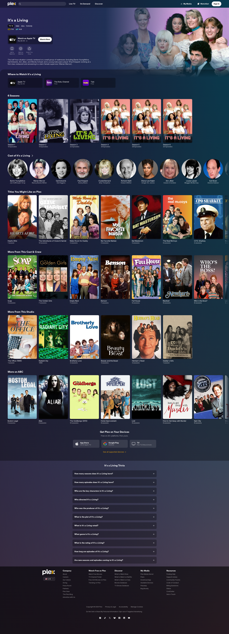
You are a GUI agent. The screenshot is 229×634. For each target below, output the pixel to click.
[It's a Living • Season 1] (22, 123)
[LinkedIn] (124, 617)
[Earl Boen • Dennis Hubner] (213, 171)
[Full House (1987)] (146, 279)
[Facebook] (119, 617)
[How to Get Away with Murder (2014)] (177, 399)
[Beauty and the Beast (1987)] (115, 339)
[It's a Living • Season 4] (115, 123)
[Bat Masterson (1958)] (146, 219)
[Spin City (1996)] (208, 399)
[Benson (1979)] (115, 279)
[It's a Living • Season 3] (84, 123)
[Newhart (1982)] (177, 279)
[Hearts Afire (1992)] (22, 219)
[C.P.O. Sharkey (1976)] (208, 219)
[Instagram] (100, 617)
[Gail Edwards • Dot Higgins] (61, 171)
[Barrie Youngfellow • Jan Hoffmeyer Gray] (18, 171)
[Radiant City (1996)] (53, 339)
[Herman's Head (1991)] (146, 339)
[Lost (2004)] (146, 399)
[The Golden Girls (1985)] (53, 279)
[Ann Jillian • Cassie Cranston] (170, 171)
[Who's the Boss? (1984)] (208, 279)
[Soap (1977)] (22, 279)
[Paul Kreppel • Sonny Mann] (83, 171)
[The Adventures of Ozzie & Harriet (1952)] (53, 219)
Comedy (29, 26)
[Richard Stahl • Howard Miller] (126, 171)
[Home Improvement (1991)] (115, 399)
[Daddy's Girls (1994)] (177, 339)
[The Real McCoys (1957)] (177, 219)
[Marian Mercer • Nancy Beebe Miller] (39, 171)
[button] (29, 50)
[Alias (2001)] (53, 399)
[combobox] (43, 4)
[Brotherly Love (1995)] (84, 339)
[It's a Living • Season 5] (146, 123)
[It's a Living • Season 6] (177, 123)
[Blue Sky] (114, 617)
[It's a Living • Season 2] (53, 123)
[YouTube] (129, 617)
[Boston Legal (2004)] (22, 399)
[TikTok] (105, 617)
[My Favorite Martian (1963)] (115, 219)
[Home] (12, 3)
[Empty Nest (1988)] (84, 279)
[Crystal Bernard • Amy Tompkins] (104, 171)
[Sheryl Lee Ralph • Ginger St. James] (148, 171)
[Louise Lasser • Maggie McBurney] (191, 171)
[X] (109, 617)
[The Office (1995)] (22, 339)
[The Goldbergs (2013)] (84, 399)
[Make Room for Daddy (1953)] (84, 219)
